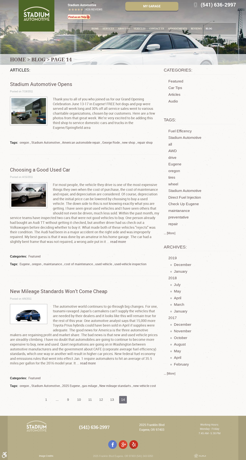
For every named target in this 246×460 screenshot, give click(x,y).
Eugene (25, 264)
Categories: (178, 70)
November (182, 331)
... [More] (169, 233)
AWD (172, 151)
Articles (174, 94)
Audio (173, 101)
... (57, 400)
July (177, 285)
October (180, 338)
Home (95, 28)
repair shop (145, 142)
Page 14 (61, 59)
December (182, 265)
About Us (124, 28)
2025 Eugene (71, 386)
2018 (172, 278)
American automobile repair (81, 142)
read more (118, 241)
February (181, 364)
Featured (34, 256)
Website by (200, 456)
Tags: (170, 120)
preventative (178, 217)
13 (112, 400)
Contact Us (156, 28)
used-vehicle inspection (130, 264)
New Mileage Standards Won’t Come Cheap (58, 291)
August (180, 344)
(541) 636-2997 (94, 427)
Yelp (133, 444)
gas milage (89, 386)
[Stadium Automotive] (36, 16)
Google (123, 444)
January (180, 271)
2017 (172, 318)
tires (171, 177)
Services (108, 28)
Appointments (177, 28)
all (170, 144)
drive (172, 158)
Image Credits (46, 455)
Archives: (175, 247)
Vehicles (139, 28)
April (177, 298)
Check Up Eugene (183, 204)
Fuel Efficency (180, 131)
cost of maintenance (78, 264)
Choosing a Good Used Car (40, 169)
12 (101, 400)
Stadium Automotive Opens (41, 84)
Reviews (196, 28)
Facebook (112, 444)
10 (79, 400)
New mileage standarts (115, 386)
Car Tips (175, 88)
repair (173, 224)
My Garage (151, 6)
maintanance (53, 264)
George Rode (111, 142)
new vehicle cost (144, 386)
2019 (172, 258)
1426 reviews (93, 9)
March (179, 304)
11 (90, 400)
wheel (173, 184)
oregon (24, 142)
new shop (128, 142)
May (177, 291)
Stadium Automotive (45, 142)
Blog (209, 28)
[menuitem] (95, 29)
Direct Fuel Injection (184, 197)
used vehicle (103, 264)
